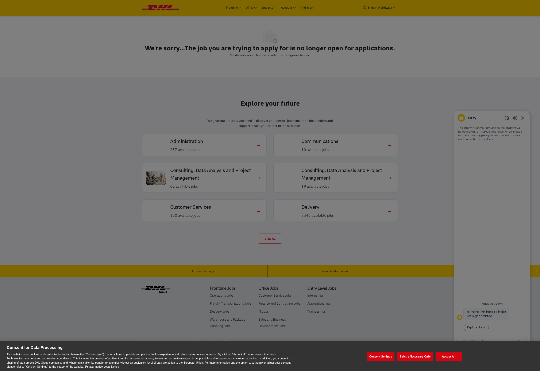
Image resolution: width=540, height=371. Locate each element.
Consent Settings (380, 356)
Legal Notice (111, 366)
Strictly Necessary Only (415, 356)
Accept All (448, 356)
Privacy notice (94, 366)
